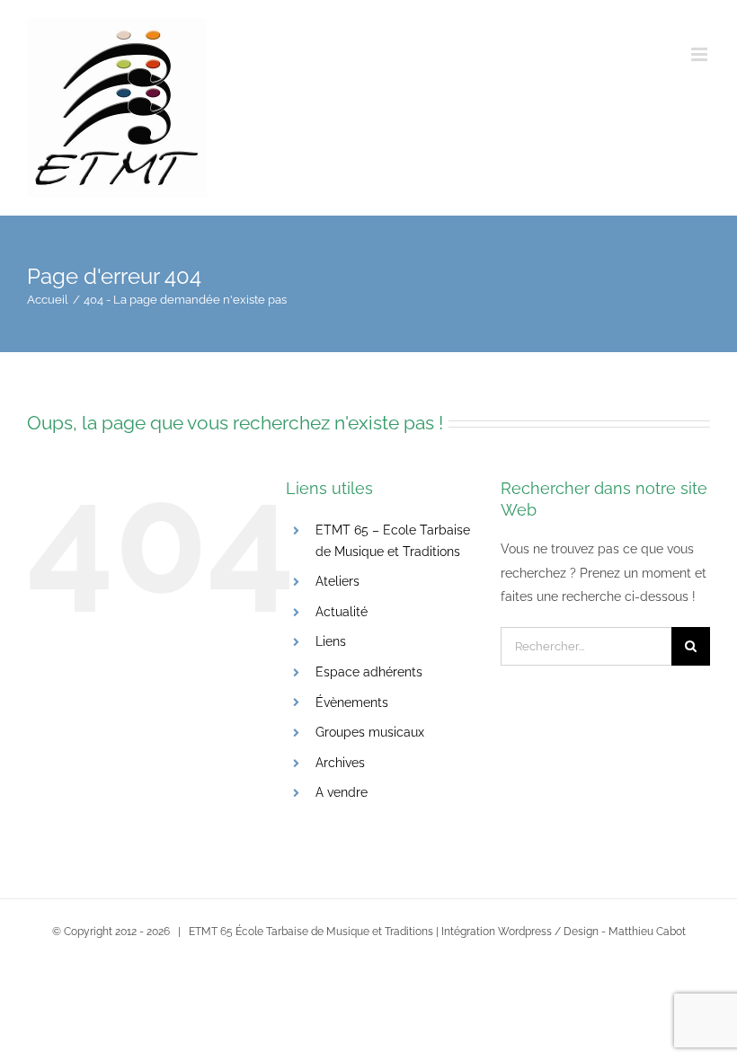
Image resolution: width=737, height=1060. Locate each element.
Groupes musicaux (369, 732)
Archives (340, 762)
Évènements (351, 702)
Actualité (341, 612)
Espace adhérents (368, 672)
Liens (330, 641)
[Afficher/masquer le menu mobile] (700, 54)
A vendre (341, 792)
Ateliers (337, 581)
